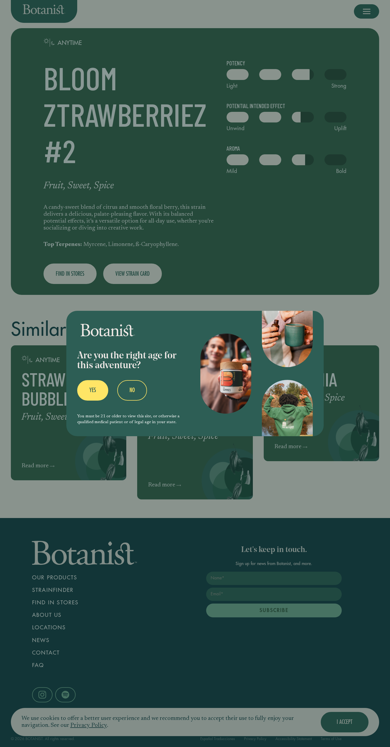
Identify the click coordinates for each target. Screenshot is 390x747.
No (132, 390)
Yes (92, 390)
